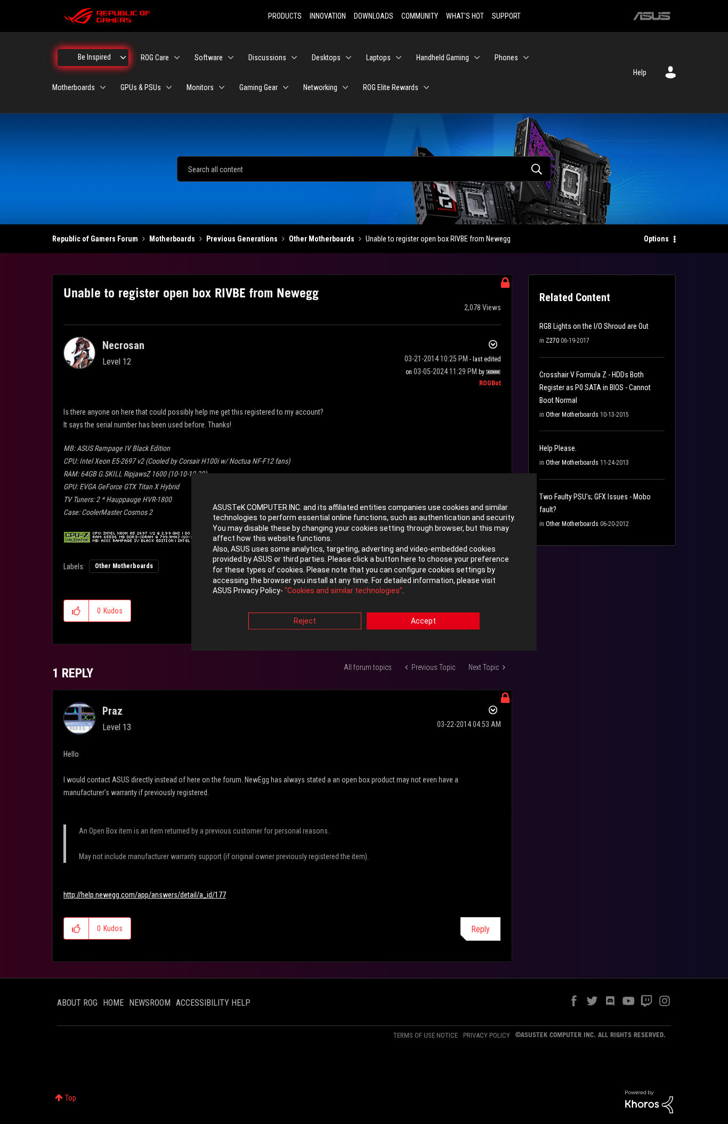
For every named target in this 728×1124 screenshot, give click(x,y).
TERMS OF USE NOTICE (425, 1035)
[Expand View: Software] (230, 57)
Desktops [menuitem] (326, 57)
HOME (113, 1003)
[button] (76, 610)
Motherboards (172, 238)
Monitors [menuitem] (200, 87)
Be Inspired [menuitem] (94, 57)
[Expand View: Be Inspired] (123, 57)
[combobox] (364, 169)
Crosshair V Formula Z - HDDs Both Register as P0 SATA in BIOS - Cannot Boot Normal (595, 387)
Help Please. (558, 448)
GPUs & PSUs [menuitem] (140, 87)
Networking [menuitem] (320, 87)
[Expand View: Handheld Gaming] (477, 57)
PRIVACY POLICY (486, 1035)
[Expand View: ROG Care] (177, 57)
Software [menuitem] (209, 57)
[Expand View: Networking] (345, 87)
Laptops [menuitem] (378, 57)
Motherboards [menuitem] (73, 87)
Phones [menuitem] (506, 57)
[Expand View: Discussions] (294, 57)
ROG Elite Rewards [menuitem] (390, 87)
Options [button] (656, 238)
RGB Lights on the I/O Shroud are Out (594, 326)
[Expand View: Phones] (526, 57)
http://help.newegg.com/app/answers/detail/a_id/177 (144, 895)
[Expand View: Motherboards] (103, 87)
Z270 (552, 340)
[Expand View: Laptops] (398, 57)
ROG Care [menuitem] (155, 57)
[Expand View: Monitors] (221, 87)
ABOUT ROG (77, 1003)
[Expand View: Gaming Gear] (285, 87)
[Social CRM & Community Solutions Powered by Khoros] (649, 1101)
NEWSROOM (150, 1003)
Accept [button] (423, 621)
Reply (480, 929)
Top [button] (70, 1098)
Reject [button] (305, 621)
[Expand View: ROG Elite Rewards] (426, 87)
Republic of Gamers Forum (95, 238)
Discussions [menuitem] (267, 57)
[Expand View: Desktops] (348, 57)
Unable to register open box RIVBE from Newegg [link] (438, 238)
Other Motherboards (321, 238)
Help (639, 72)
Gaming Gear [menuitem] (258, 87)
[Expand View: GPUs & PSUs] (169, 87)
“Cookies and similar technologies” (343, 591)
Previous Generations (242, 238)
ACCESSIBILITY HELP (213, 1003)
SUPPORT (506, 16)
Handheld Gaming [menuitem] (442, 57)
